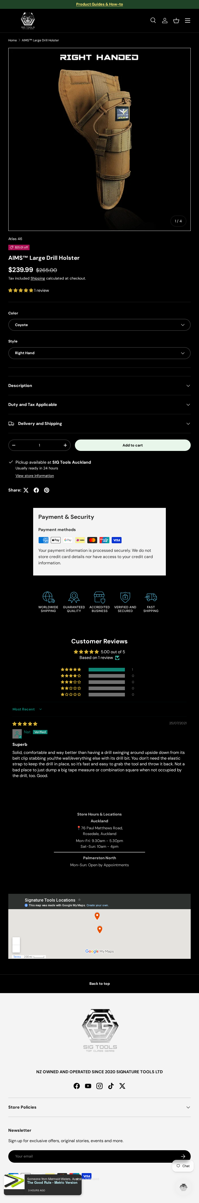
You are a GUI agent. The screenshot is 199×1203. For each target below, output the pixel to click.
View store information (35, 475)
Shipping (38, 278)
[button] (176, 20)
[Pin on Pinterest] (46, 490)
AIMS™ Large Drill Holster (40, 40)
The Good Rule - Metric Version (52, 1182)
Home (12, 40)
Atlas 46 (15, 238)
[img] (24, 724)
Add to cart (133, 445)
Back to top (99, 983)
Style (12, 341)
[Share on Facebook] (36, 490)
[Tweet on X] (26, 490)
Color (13, 313)
